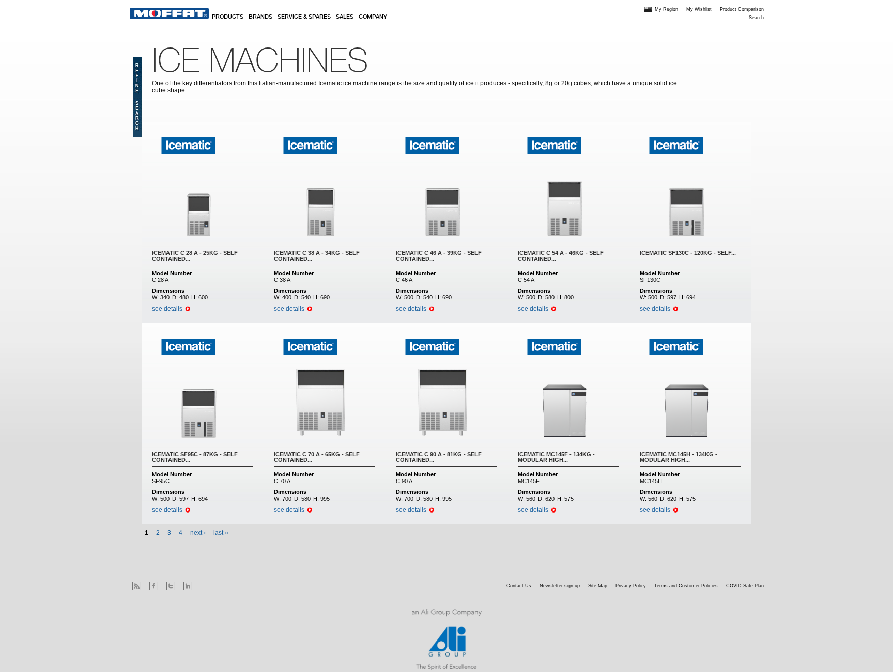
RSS (136, 586)
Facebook (153, 586)
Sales (344, 17)
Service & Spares (304, 17)
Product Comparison (742, 9)
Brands (260, 17)
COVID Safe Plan (745, 585)
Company (373, 17)
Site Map (597, 585)
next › (198, 532)
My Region (666, 9)
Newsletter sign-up (560, 585)
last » (220, 532)
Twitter (170, 586)
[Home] (169, 13)
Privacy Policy (630, 585)
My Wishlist (699, 9)
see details (167, 308)
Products (227, 17)
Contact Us (518, 585)
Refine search (137, 97)
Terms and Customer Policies (686, 585)
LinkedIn (187, 586)
